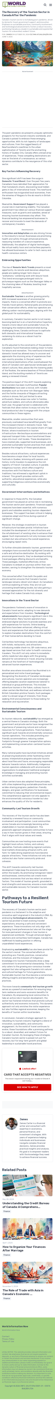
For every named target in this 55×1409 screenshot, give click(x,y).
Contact (5, 1336)
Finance (7, 1211)
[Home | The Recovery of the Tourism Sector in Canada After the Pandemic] (14, 5)
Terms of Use (8, 1341)
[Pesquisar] (45, 5)
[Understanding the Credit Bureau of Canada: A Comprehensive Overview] (27, 1196)
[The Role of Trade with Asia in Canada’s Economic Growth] (27, 1283)
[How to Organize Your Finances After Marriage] (27, 1239)
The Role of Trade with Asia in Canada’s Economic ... (23, 1292)
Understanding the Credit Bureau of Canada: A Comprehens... (26, 1205)
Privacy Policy (8, 1339)
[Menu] (50, 5)
